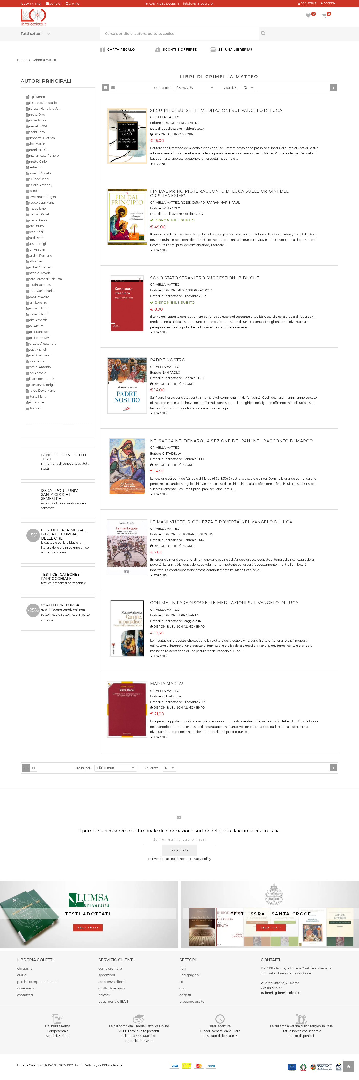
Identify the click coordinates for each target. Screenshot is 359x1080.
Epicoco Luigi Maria (40, 202)
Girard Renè (34, 238)
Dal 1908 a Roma (57, 1026)
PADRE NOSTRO (167, 360)
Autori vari (33, 408)
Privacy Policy (200, 859)
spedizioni (106, 975)
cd (181, 982)
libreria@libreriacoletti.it (281, 993)
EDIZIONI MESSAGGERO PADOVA (187, 290)
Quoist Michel (36, 349)
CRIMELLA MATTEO (164, 117)
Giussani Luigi (36, 244)
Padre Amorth (36, 320)
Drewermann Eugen (41, 197)
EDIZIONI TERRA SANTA (180, 123)
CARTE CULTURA (201, 3)
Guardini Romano (39, 255)
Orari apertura (220, 1026)
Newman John (37, 308)
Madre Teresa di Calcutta (44, 279)
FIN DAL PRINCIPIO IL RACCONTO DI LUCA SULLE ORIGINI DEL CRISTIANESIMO (219, 193)
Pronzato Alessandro (41, 343)
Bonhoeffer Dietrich (40, 138)
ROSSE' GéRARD (193, 202)
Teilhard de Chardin (40, 379)
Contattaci (32, 3)
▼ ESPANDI (159, 164)
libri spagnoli (190, 975)
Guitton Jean (35, 261)
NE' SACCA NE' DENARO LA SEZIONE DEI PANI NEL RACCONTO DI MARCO (231, 441)
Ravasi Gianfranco (39, 355)
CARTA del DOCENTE (164, 3)
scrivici (55, 3)
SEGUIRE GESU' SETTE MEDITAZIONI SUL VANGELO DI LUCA (216, 110)
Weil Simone (35, 402)
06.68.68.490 (272, 988)
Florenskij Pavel (37, 214)
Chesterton (34, 167)
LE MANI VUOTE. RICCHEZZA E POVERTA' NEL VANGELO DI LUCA (221, 522)
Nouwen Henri (36, 314)
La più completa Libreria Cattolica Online (139, 1026)
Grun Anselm (35, 249)
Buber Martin (35, 144)
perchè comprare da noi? (37, 982)
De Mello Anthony (39, 185)
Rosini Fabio (35, 361)
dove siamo (26, 988)
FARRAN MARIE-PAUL (223, 202)
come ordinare (110, 968)
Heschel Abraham (39, 267)
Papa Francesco (38, 332)
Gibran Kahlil (35, 232)
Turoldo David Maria (40, 390)
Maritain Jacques (38, 285)
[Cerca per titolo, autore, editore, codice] (298, 33)
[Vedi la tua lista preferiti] (309, 16)
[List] (105, 87)
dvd (183, 988)
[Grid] (112, 87)
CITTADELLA (171, 453)
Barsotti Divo (35, 114)
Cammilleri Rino (38, 150)
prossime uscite (192, 1001)
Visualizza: (231, 88)
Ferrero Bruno (36, 220)
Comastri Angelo (38, 173)
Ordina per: (162, 88)
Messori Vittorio (37, 296)
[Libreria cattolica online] (33, 18)
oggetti (185, 995)
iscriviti (179, 850)
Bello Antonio (36, 120)
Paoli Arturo (35, 326)
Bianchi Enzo (35, 132)
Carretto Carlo (36, 161)
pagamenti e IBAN (113, 1001)
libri (183, 968)
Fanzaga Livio (36, 208)
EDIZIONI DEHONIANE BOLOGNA (187, 534)
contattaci (25, 995)
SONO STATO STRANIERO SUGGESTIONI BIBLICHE (205, 278)
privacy (104, 995)
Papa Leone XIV (37, 338)
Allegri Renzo (35, 97)
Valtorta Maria (36, 396)
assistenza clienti (112, 982)
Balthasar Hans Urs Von (43, 108)
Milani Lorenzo (36, 302)
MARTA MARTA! (166, 683)
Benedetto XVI (36, 126)
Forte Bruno (35, 226)
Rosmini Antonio (38, 367)
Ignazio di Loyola (38, 273)
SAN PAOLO (171, 208)
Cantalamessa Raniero (42, 155)
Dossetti (32, 191)
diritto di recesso (111, 988)
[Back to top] (348, 1068)
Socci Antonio (36, 373)
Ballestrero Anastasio (41, 103)
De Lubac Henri (37, 179)
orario (74, 3)
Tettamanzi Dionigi (39, 385)
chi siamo (24, 968)
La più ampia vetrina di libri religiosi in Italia (301, 1026)
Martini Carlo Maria (39, 291)
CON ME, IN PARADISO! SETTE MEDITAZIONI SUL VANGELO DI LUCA (224, 602)
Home (21, 60)
